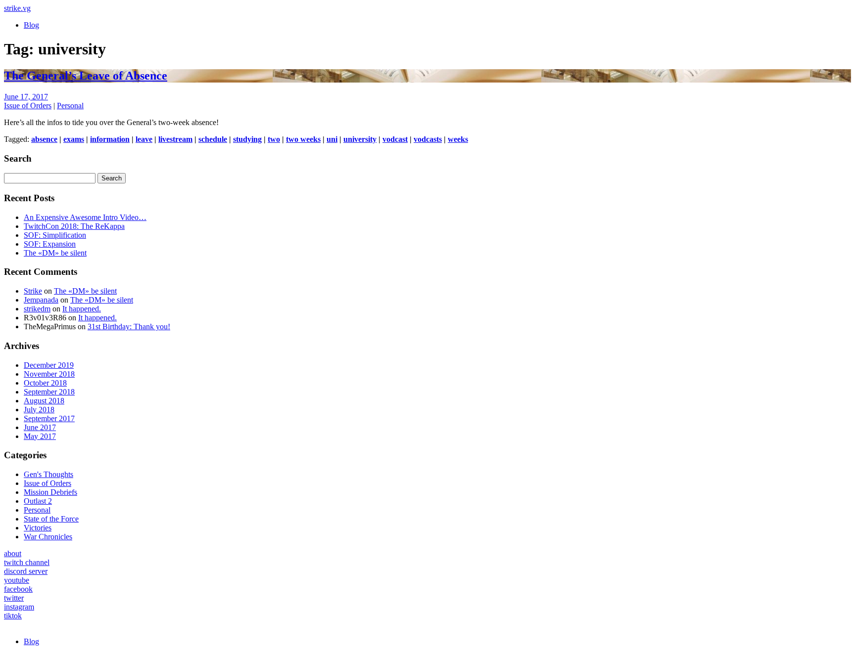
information (110, 139)
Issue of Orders (27, 105)
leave (144, 139)
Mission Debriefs (50, 492)
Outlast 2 (38, 501)
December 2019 (49, 365)
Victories (37, 527)
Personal (70, 105)
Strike (33, 291)
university (360, 139)
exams (73, 139)
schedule (212, 139)
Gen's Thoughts (48, 474)
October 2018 (45, 383)
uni (332, 139)
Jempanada (41, 300)
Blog (31, 25)
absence (44, 139)
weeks (458, 139)
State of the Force (51, 519)
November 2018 (49, 374)
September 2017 (49, 418)
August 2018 (44, 400)
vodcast (395, 139)
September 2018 (49, 392)
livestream (175, 139)
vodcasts (428, 139)
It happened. (81, 309)
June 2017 (40, 427)
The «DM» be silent (55, 253)
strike (17, 8)
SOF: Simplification (55, 235)
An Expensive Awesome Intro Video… (85, 217)
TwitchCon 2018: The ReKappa (74, 226)
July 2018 (39, 409)
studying (247, 139)
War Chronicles (48, 536)
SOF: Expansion (50, 244)
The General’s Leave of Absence (85, 75)
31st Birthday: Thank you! (129, 326)
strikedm (37, 309)
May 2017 (40, 436)
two (274, 139)
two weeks (303, 139)
